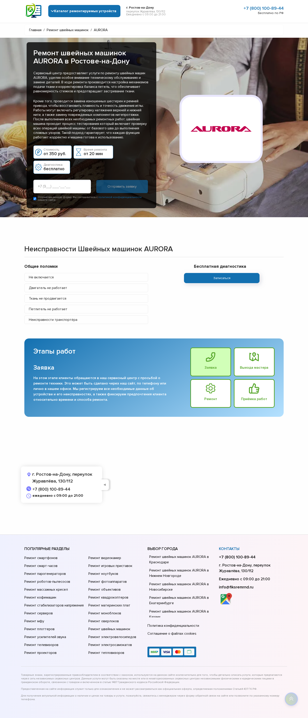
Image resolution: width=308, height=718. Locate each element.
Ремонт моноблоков (104, 613)
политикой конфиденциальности (120, 197)
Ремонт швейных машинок (109, 629)
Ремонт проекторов (40, 652)
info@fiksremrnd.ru (236, 587)
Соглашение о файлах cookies (171, 633)
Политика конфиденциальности (173, 625)
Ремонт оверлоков (103, 621)
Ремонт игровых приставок (110, 566)
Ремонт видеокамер (104, 558)
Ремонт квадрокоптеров (108, 597)
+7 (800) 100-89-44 (264, 8)
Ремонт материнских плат (109, 605)
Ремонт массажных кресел (46, 589)
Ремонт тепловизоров (106, 652)
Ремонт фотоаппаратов (107, 581)
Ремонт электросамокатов (110, 645)
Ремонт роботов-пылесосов (47, 581)
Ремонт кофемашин (40, 597)
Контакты (229, 548)
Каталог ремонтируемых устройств (85, 11)
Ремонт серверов (38, 613)
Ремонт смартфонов (40, 558)
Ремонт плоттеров (39, 629)
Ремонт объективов (104, 589)
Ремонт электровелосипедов (112, 637)
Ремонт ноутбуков (103, 573)
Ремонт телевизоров (41, 645)
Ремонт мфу (34, 621)
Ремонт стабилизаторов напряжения (54, 605)
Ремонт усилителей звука (45, 637)
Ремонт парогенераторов (45, 573)
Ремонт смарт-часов (40, 566)
